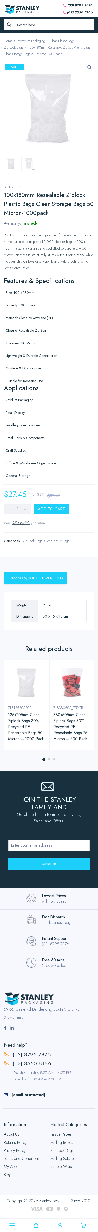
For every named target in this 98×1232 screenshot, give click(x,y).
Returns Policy (15, 1142)
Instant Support (54, 938)
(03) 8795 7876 (79, 5)
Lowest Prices (54, 896)
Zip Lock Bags (13, 47)
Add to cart (51, 509)
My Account (13, 1166)
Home (8, 40)
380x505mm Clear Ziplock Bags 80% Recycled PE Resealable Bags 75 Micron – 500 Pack (70, 727)
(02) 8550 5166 (80, 12)
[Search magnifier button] (9, 24)
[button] (89, 67)
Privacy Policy (15, 1150)
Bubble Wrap (61, 1166)
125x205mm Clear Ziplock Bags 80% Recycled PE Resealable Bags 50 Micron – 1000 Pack (26, 727)
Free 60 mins (53, 960)
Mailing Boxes (61, 1142)
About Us (11, 1134)
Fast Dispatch (53, 917)
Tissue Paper (60, 1134)
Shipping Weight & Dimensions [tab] (35, 578)
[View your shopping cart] (83, 1225)
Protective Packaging (31, 40)
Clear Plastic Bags (62, 40)
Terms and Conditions (22, 1158)
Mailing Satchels (63, 1158)
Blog (7, 1175)
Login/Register (59, 1225)
